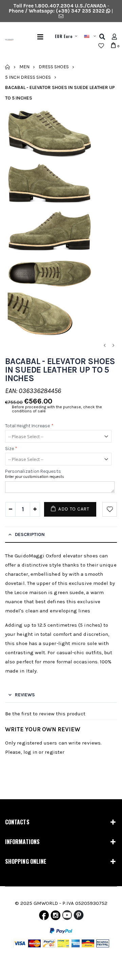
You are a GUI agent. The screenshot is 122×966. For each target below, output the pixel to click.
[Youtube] (67, 917)
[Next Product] (113, 345)
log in (30, 752)
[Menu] (40, 37)
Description (30, 534)
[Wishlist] (101, 45)
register (54, 752)
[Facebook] (44, 917)
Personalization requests (33, 472)
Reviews (25, 695)
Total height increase (29, 426)
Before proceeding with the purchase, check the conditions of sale (57, 409)
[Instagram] (55, 917)
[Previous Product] (104, 345)
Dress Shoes (54, 67)
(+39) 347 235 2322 (80, 11)
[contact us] (61, 16)
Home (7, 67)
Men (24, 67)
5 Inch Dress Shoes (28, 77)
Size (11, 448)
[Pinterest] (79, 917)
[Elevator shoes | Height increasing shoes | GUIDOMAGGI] (7, 41)
